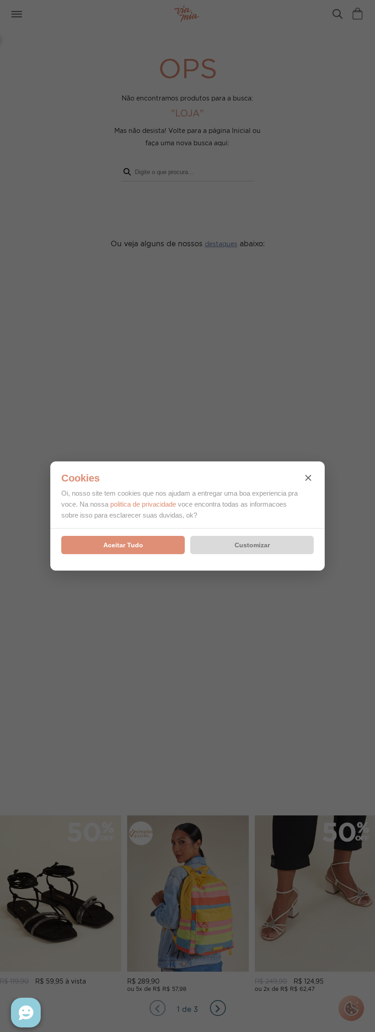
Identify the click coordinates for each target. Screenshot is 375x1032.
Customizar (252, 545)
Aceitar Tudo (123, 545)
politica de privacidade (143, 504)
